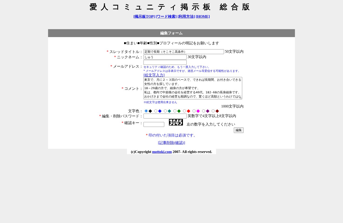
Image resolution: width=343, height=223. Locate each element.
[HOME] (203, 16)
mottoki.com (162, 152)
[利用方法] (186, 16)
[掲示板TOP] (144, 16)
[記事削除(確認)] (171, 143)
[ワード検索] (166, 16)
